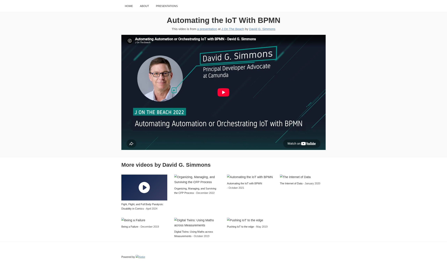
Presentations (167, 6)
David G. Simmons (262, 29)
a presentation (207, 29)
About (144, 6)
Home (129, 6)
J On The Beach (232, 29)
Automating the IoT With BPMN (223, 20)
